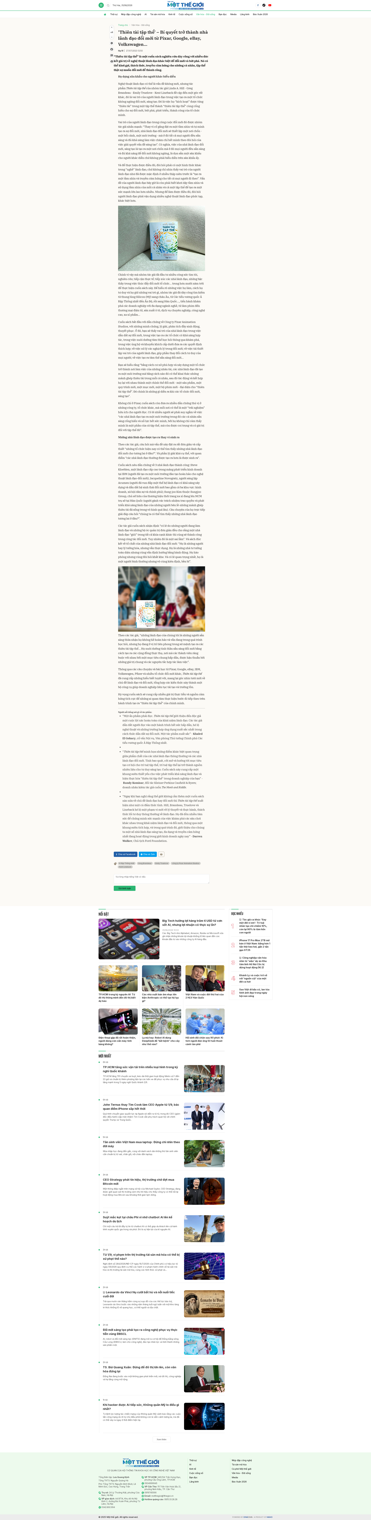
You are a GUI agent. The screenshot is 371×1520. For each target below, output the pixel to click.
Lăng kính (244, 14)
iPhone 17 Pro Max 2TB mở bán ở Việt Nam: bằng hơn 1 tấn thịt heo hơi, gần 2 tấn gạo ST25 (254, 945)
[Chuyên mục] (101, 5)
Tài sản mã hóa (157, 14)
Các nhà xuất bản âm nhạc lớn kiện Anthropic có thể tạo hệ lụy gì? (160, 997)
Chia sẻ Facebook (127, 854)
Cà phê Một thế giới (241, 1468)
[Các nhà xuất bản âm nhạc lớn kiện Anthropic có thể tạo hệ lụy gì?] (161, 978)
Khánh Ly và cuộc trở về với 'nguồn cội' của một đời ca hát (253, 978)
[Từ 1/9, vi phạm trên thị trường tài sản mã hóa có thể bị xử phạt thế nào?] (204, 1266)
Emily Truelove (161, 863)
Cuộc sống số (186, 14)
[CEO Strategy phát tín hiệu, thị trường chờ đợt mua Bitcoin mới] (204, 1191)
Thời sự (114, 14)
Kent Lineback (125, 867)
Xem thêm (161, 1439)
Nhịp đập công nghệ (131, 14)
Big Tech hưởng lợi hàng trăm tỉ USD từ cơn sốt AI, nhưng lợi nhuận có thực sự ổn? (192, 923)
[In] (161, 854)
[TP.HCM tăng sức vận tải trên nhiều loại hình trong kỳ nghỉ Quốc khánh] (204, 1078)
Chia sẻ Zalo (149, 854)
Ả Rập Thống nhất (126, 863)
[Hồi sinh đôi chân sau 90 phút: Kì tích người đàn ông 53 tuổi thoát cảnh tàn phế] (205, 1021)
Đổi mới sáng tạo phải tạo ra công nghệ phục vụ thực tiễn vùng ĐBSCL (140, 1332)
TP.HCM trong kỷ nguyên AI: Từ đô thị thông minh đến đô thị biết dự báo (117, 997)
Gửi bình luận (125, 888)
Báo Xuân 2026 (260, 14)
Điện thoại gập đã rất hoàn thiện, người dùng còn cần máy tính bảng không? (117, 1041)
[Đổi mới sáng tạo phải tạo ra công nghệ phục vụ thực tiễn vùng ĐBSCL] (204, 1341)
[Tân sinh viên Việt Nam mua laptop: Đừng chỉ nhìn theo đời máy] (204, 1153)
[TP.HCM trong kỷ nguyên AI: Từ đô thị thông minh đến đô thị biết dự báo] (118, 978)
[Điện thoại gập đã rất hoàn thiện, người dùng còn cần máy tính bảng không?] (118, 1021)
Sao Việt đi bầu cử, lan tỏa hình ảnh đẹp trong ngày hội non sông (254, 992)
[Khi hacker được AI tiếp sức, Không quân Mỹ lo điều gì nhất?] (204, 1416)
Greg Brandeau (144, 863)
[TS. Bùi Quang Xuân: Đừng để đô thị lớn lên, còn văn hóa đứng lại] (204, 1378)
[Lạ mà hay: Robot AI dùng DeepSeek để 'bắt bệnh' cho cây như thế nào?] (161, 1021)
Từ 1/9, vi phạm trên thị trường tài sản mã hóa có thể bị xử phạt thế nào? (141, 1256)
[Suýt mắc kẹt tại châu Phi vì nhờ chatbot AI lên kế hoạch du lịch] (204, 1228)
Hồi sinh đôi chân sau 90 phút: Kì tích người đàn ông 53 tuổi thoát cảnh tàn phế (204, 1041)
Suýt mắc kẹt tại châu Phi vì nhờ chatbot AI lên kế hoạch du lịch (137, 1219)
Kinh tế (171, 14)
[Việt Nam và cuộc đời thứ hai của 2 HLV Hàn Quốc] (205, 978)
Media (233, 14)
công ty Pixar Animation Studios (185, 863)
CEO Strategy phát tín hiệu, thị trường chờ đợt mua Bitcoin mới (138, 1181)
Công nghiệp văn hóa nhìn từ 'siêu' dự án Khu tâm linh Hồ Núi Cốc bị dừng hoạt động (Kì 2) (253, 962)
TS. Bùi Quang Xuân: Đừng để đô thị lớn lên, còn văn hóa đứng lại (139, 1369)
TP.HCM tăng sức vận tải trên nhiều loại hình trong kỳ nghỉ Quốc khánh (140, 1069)
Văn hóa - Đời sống (205, 14)
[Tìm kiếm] (108, 5)
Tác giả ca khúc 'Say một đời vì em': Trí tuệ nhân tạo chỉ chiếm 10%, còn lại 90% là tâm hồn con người (253, 926)
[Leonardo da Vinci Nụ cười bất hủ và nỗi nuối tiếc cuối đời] (204, 1303)
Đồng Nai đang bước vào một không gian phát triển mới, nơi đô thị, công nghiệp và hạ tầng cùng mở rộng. (142, 1378)
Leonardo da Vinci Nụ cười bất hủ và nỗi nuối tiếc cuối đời (139, 1294)
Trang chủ (123, 25)
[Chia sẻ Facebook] (111, 49)
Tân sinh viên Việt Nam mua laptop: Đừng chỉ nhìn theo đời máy (141, 1144)
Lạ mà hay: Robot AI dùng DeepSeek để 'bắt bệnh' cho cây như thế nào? (161, 1041)
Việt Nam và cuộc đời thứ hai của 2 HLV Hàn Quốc (205, 996)
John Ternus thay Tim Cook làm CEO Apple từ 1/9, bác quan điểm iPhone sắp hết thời (141, 1106)
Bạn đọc (223, 14)
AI (146, 14)
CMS (247, 1517)
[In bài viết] (111, 61)
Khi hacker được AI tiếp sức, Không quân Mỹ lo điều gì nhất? (141, 1407)
